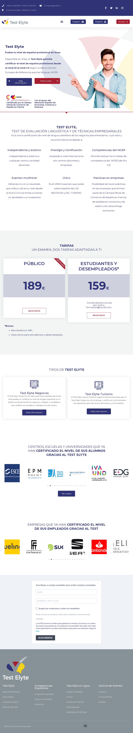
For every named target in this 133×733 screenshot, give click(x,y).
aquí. (37, 631)
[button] (62, 22)
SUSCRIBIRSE (45, 638)
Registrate (34, 311)
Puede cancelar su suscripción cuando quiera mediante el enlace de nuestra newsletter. (63, 617)
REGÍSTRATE (99, 315)
